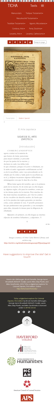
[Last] (25, 42)
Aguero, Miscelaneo (38, 23)
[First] (10, 42)
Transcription (10, 118)
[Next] (20, 42)
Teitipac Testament (34, 13)
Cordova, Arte (18, 28)
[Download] (30, 42)
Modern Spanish (24, 118)
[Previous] (15, 42)
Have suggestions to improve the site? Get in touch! (27, 255)
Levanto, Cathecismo (35, 33)
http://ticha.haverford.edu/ (27, 289)
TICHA (13, 5)
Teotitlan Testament (15, 23)
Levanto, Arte (15, 33)
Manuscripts (16, 13)
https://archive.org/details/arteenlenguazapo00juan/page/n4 (27, 243)
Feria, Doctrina (35, 28)
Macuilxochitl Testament (27, 18)
